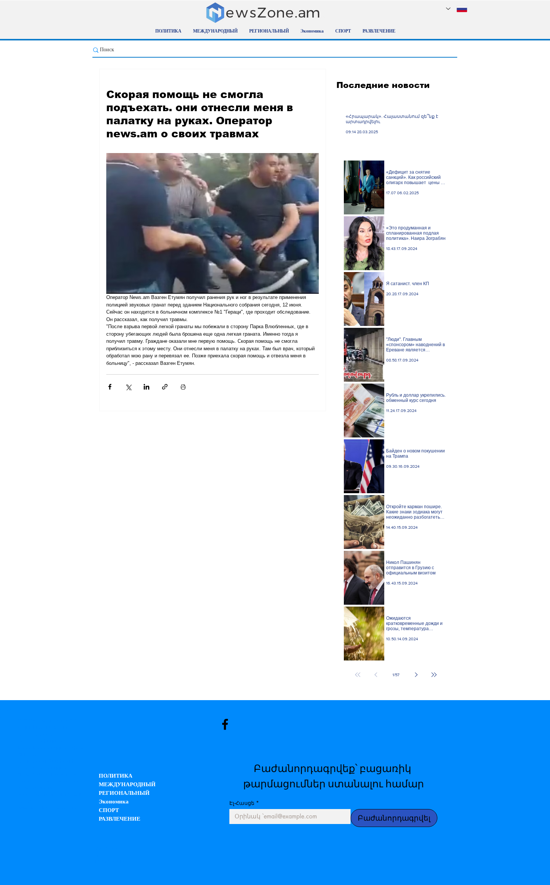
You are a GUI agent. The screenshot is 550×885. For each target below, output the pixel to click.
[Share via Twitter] (128, 386)
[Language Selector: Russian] (457, 8)
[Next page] (416, 674)
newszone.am (49, 720)
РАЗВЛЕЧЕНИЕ (119, 819)
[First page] (357, 674)
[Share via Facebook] (109, 386)
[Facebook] (225, 724)
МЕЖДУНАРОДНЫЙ (127, 784)
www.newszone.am (37, 794)
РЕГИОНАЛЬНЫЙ (124, 793)
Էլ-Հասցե (244, 803)
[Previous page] (375, 674)
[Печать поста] (183, 386)
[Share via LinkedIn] (146, 386)
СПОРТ (109, 810)
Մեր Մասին (106, 848)
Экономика (114, 802)
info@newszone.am (57, 808)
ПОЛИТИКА (115, 776)
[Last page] (434, 674)
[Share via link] (164, 386)
